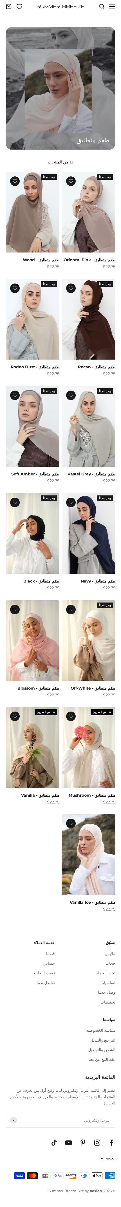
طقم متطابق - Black (41, 581)
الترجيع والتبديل (102, 1040)
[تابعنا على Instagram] (97, 1142)
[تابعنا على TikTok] (54, 1142)
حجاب (110, 963)
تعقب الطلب (44, 972)
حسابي (49, 963)
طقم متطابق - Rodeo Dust (35, 366)
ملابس (110, 953)
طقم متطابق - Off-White (93, 688)
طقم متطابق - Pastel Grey (91, 474)
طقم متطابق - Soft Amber (35, 474)
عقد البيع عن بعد (102, 1059)
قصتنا (50, 953)
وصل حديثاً (106, 992)
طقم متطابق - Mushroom (92, 795)
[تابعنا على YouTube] (68, 1142)
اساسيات (107, 982)
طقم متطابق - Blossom (38, 688)
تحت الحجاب (105, 972)
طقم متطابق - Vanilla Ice (92, 902)
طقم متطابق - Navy (98, 581)
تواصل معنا (46, 982)
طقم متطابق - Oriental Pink (89, 259)
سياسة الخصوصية (100, 1030)
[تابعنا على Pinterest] (83, 1142)
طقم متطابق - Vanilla (40, 795)
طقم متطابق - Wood (41, 259)
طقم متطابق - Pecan (96, 366)
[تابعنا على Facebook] (111, 1142)
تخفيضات (107, 1002)
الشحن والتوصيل (101, 1049)
